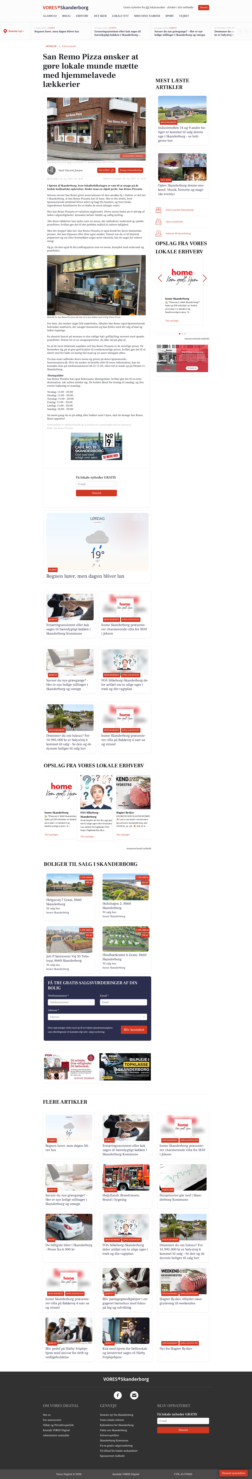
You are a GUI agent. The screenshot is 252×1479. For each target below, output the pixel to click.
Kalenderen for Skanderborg (117, 1425)
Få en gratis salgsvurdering (116, 1445)
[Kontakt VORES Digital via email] (134, 1395)
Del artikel (104, 170)
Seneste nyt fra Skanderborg (116, 1415)
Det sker (100, 16)
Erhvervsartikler (109, 1435)
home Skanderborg (57, 912)
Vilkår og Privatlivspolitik (58, 1425)
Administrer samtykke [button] (56, 1435)
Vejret (184, 16)
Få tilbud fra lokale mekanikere (118, 1450)
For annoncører (52, 1420)
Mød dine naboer (147, 16)
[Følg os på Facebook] (118, 1395)
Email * (104, 995)
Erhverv (82, 16)
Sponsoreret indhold (112, 1456)
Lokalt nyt (120, 16)
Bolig (66, 16)
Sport (169, 16)
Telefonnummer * (58, 995)
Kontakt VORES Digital (56, 1430)
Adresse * (53, 1010)
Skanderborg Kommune (114, 1440)
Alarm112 (50, 16)
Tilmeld (204, 7)
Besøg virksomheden (131, 170)
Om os (47, 1415)
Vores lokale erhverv (112, 1420)
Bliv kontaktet (134, 1030)
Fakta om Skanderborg (113, 1430)
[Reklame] (96, 446)
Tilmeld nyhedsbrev (233, 1473)
